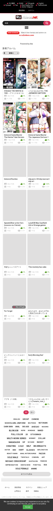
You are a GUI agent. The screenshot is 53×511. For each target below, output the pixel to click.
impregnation (11, 465)
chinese (35, 419)
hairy (21, 450)
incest (40, 442)
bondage (31, 430)
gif (23, 442)
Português (30, 3)
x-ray (21, 446)
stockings (35, 434)
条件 (27, 491)
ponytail (37, 465)
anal (17, 427)
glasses (30, 450)
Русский (8, 5)
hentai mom (25, 465)
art (43, 457)
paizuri (42, 454)
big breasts (40, 446)
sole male (12, 457)
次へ (32, 412)
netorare (43, 423)
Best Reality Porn (27, 5)
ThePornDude (42, 5)
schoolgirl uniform (15, 423)
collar (41, 438)
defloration (42, 450)
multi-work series (16, 438)
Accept (27, 507)
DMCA (36, 491)
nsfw (23, 430)
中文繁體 (12, 3)
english (16, 419)
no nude (31, 442)
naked (40, 430)
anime (34, 469)
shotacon (33, 461)
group (26, 419)
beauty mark (12, 453)
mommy (32, 438)
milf (28, 446)
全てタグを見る (26, 474)
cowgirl (35, 457)
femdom (43, 461)
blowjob (13, 430)
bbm (14, 450)
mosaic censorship (15, 461)
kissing (45, 427)
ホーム (7, 487)
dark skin (8, 427)
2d (27, 434)
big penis (32, 423)
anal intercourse (28, 453)
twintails (25, 457)
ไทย (16, 5)
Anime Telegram (27, 7)
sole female (21, 468)
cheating (11, 446)
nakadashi (14, 442)
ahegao (35, 427)
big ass (25, 427)
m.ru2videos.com (26, 35)
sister (7, 450)
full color (17, 434)
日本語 (21, 3)
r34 (45, 465)
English (41, 3)
